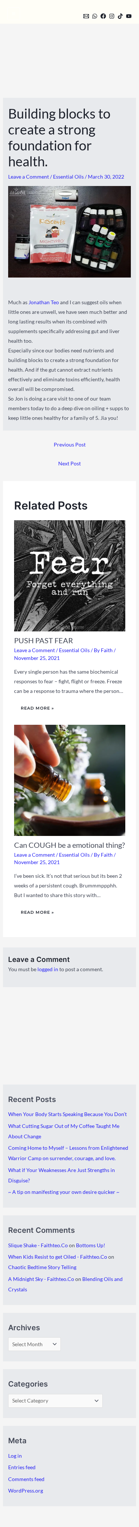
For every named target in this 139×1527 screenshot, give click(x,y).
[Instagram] (112, 16)
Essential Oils (68, 176)
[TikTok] (120, 16)
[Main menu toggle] (13, 13)
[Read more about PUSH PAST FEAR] (69, 575)
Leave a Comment (28, 176)
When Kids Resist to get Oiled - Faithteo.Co (57, 1257)
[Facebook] (103, 16)
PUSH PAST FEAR (43, 640)
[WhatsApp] (94, 16)
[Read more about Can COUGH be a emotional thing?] (69, 779)
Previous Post (70, 444)
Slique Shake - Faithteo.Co (38, 1245)
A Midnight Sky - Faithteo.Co (41, 1279)
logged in (47, 969)
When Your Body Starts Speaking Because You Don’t (67, 1114)
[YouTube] (129, 16)
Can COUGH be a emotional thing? (69, 844)
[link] (44, 302)
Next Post (69, 463)
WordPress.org (25, 1490)
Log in (15, 1456)
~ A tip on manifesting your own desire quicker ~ (63, 1192)
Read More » (37, 708)
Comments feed (26, 1479)
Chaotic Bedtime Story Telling (42, 1267)
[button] (73, 15)
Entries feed (22, 1467)
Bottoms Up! (90, 1245)
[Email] (86, 16)
